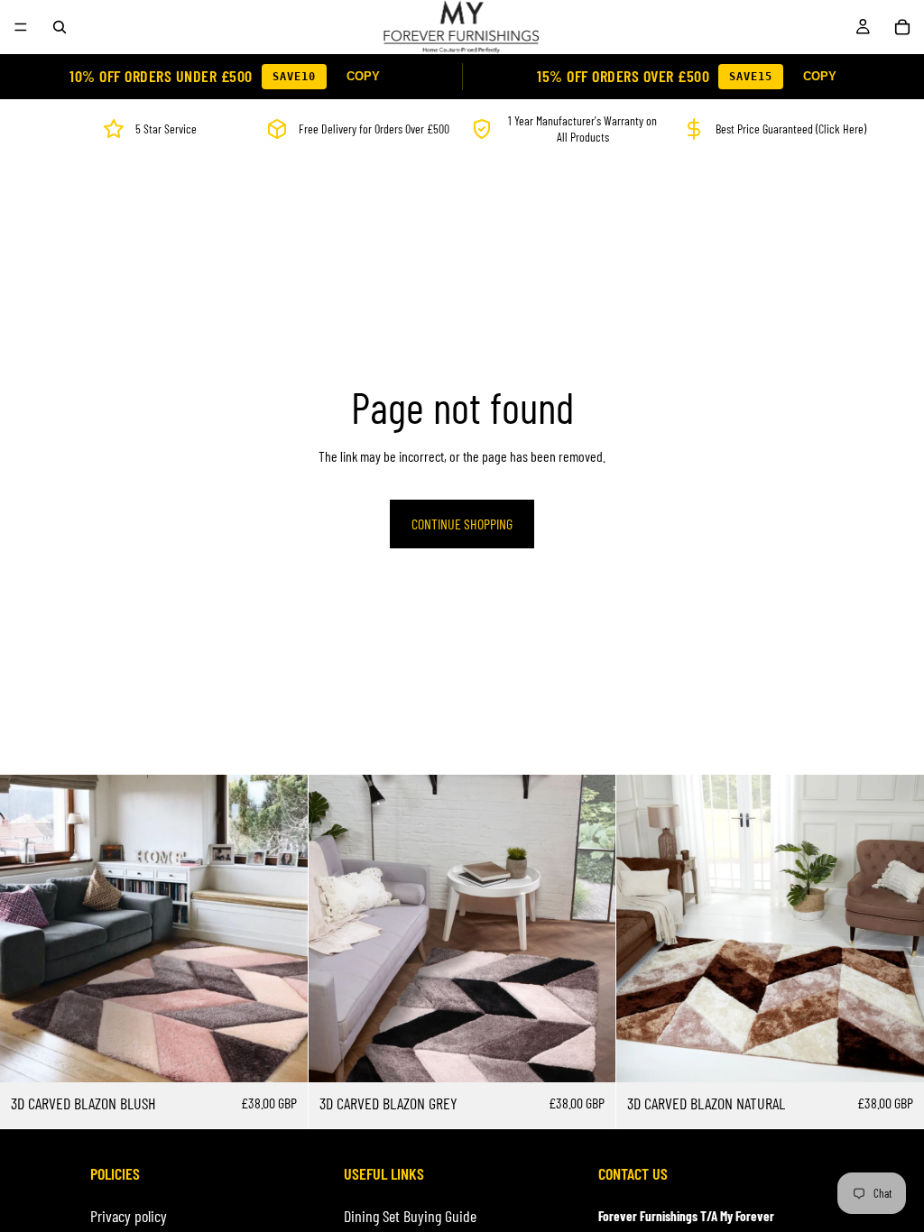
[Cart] (902, 27)
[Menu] (21, 27)
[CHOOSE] (279, 1055)
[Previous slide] (27, 929)
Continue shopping (462, 523)
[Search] (59, 27)
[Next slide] (281, 929)
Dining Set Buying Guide (410, 1216)
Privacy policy (128, 1216)
